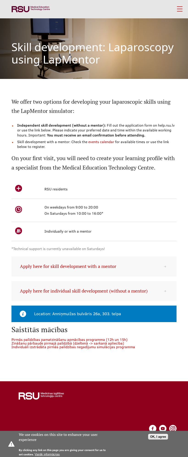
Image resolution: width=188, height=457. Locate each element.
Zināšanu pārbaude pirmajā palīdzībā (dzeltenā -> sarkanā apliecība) (67, 343)
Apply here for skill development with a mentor (68, 266)
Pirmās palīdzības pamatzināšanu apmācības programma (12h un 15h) (69, 339)
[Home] (31, 9)
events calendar (101, 141)
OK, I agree (158, 436)
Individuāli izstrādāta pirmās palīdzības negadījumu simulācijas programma (73, 346)
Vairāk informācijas (47, 454)
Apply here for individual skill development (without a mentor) (84, 291)
